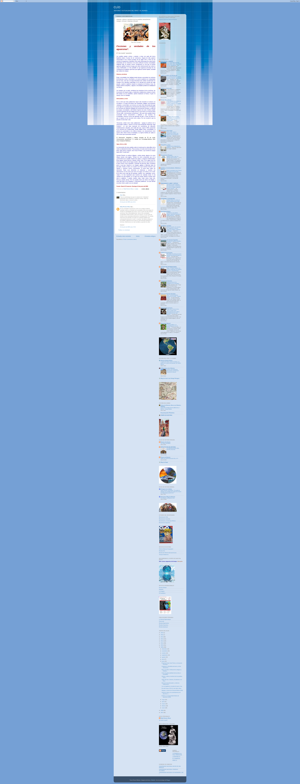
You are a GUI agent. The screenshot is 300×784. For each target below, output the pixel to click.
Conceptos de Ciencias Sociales (169, 239)
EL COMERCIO (176, 758)
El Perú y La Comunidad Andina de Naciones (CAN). (170, 696)
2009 (162, 647)
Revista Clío (162, 550)
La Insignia (161, 591)
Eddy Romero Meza (125, 206)
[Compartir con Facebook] (147, 189)
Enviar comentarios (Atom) (130, 239)
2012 (162, 641)
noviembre (165, 651)
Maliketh (153, 780)
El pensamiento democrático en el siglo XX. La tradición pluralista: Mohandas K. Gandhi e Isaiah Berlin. (174, 103)
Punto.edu (161, 621)
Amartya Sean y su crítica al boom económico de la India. (173, 200)
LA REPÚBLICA (176, 756)
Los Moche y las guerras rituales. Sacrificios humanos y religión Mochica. (174, 214)
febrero (164, 705)
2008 (162, 710)
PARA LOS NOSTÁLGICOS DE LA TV (169, 458)
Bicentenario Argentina (164, 522)
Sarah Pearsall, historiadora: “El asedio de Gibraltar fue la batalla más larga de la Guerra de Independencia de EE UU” (171, 492)
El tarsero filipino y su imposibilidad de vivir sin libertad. (172, 326)
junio (163, 661)
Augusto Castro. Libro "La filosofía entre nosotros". (172, 157)
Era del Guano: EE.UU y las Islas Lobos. (172, 688)
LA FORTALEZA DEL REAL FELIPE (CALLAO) (173, 449)
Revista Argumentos (164, 623)
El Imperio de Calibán (166, 489)
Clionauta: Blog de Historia (168, 496)
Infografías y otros (165, 145)
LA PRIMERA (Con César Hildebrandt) (177, 754)
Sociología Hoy (165, 115)
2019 (162, 632)
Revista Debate (163, 587)
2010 (162, 645)
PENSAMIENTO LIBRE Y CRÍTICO (169, 183)
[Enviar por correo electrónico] (142, 189)
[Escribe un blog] (144, 189)
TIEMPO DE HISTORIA (166, 415)
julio (163, 659)
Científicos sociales (166, 225)
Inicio (138, 236)
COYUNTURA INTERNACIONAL (169, 266)
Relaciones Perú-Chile (166, 130)
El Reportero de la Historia (168, 368)
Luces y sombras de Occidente (169, 75)
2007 (162, 712)
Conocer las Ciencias (166, 280)
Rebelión (161, 589)
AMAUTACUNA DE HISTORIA (168, 447)
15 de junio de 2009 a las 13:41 (128, 202)
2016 (162, 634)
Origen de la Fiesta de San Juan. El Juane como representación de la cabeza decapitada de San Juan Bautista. (173, 312)
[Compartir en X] (145, 189)
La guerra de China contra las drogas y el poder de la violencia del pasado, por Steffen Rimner (171, 363)
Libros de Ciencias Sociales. (168, 293)
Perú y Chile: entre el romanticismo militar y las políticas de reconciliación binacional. (172, 134)
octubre (164, 653)
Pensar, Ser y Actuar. (166, 100)
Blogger (168, 780)
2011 (162, 643)
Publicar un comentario (124, 230)
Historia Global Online (166, 360)
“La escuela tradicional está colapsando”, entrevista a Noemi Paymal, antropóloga (174, 64)
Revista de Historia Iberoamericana (167, 552)
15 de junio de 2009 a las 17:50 (128, 227)
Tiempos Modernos (164, 554)
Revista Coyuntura (163, 625)
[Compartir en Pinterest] (148, 189)
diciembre (164, 649)
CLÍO (117, 7)
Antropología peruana (166, 307)
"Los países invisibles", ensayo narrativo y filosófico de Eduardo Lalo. (174, 78)
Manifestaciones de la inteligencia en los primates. (173, 283)
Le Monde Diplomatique (165, 619)
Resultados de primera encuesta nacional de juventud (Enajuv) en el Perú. (174, 255)
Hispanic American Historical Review (168, 19)
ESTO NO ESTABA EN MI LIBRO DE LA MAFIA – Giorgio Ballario (170, 408)
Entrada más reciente (123, 236)
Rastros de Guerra (165, 442)
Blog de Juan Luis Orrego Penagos (170, 378)
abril (163, 701)
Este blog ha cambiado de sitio (168, 498)
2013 (162, 639)
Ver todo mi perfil (163, 720)
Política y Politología (166, 88)
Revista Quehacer (163, 627)
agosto (164, 657)
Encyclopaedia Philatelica (167, 412)
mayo (163, 699)
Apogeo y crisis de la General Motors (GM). (172, 690)
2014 (162, 636)
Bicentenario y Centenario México (167, 520)
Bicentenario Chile (163, 517)
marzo (163, 703)
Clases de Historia (165, 457)
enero (163, 707)
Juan (121, 195)
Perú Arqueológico (166, 211)
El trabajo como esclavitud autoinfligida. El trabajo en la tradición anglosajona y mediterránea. (173, 118)
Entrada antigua (150, 236)
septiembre (165, 655)
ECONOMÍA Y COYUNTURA (168, 198)
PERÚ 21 (174, 760)
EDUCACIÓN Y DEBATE (167, 61)
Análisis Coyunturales (166, 252)
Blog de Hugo (164, 462)
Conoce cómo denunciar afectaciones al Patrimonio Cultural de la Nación (173, 371)
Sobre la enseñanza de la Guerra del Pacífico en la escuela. (174, 171)
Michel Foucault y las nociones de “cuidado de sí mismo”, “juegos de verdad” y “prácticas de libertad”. (174, 228)
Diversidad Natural (165, 323)
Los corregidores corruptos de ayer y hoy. (172, 686)
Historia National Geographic (166, 549)
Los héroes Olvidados (165, 443)
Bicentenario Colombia (164, 519)
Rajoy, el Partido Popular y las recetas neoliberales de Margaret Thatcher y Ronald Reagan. (174, 269)
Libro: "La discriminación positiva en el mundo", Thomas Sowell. (174, 296)
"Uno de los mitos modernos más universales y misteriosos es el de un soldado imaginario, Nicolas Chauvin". (174, 186)
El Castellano (162, 593)
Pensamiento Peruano (166, 155)
